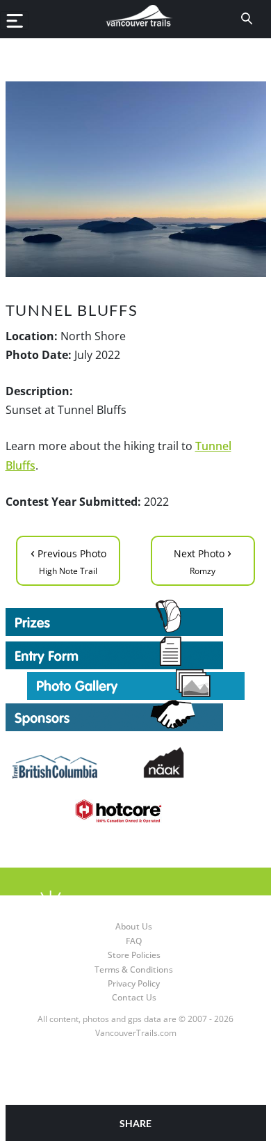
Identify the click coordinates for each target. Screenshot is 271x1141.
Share (135, 1123)
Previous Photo (68, 560)
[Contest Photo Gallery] (136, 683)
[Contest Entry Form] (136, 652)
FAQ (134, 941)
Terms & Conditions (134, 969)
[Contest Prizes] (136, 618)
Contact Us (134, 997)
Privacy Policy (134, 983)
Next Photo (202, 560)
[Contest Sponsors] (136, 715)
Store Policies (134, 955)
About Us (133, 926)
